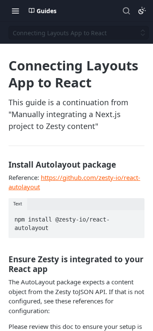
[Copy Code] (134, 217)
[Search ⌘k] (126, 10)
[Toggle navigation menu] (15, 10)
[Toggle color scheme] (142, 10)
